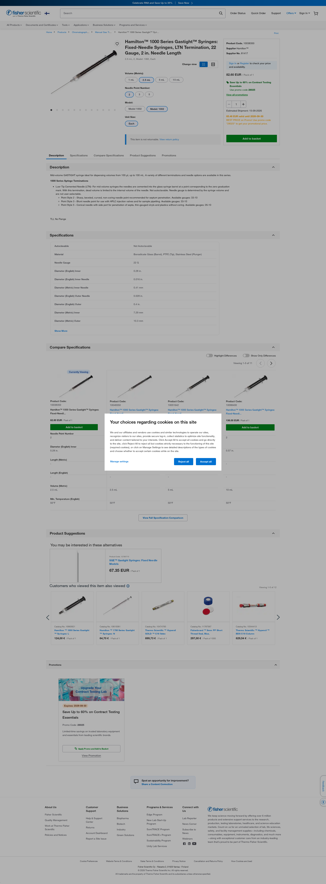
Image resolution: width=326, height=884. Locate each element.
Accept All (206, 461)
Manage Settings (119, 461)
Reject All (183, 461)
